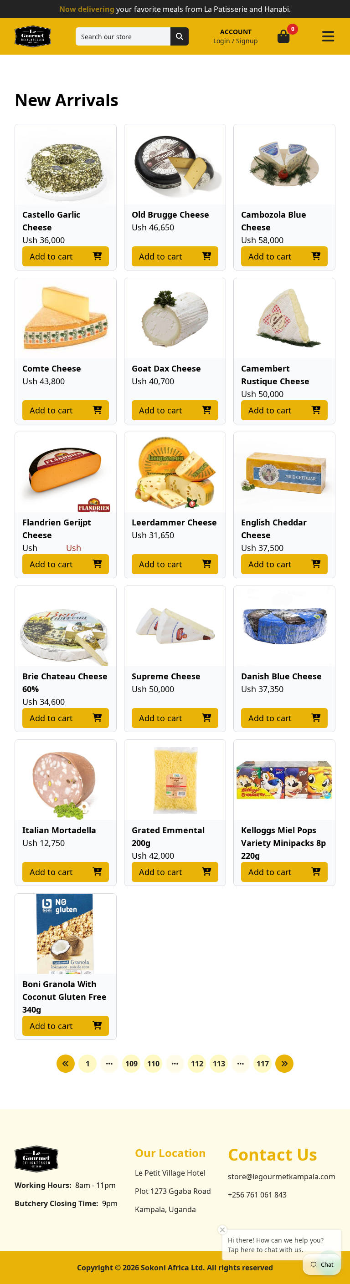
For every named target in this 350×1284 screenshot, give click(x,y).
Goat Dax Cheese (166, 368)
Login (221, 40)
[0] (283, 36)
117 (263, 1064)
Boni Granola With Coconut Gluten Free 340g (64, 996)
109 (131, 1064)
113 (219, 1064)
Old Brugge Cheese (170, 214)
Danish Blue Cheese (281, 676)
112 (197, 1064)
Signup (247, 40)
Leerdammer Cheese (174, 522)
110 (153, 1064)
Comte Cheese (51, 368)
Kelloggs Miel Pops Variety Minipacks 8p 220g (283, 843)
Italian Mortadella (59, 830)
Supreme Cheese (166, 676)
